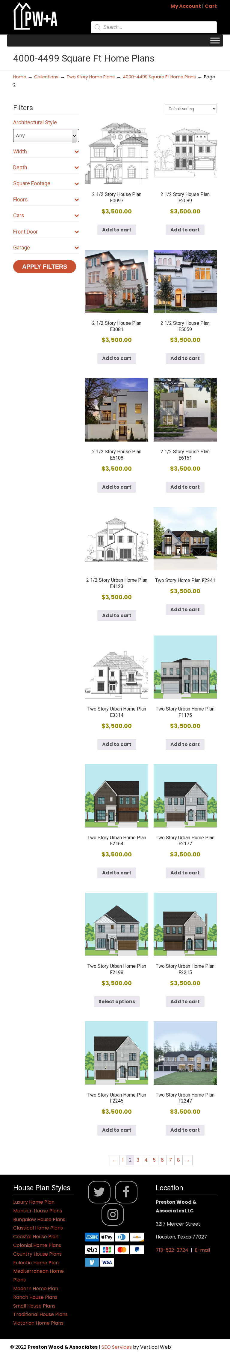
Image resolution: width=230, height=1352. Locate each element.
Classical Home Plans (38, 1227)
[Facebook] (126, 1192)
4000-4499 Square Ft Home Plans (159, 77)
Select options (117, 1001)
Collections (46, 77)
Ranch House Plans (35, 1297)
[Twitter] (99, 1192)
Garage (21, 247)
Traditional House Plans (40, 1314)
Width (20, 151)
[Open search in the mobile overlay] (154, 27)
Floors (20, 199)
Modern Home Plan (35, 1288)
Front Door (25, 231)
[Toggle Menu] (215, 40)
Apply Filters (44, 266)
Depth (20, 167)
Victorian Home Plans (38, 1323)
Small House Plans (34, 1305)
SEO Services (117, 1347)
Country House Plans (37, 1254)
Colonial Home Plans (37, 1245)
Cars (18, 215)
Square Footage (31, 183)
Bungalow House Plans (39, 1219)
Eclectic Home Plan (36, 1262)
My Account (186, 6)
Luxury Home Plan (34, 1202)
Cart (211, 6)
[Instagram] (113, 1214)
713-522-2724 (172, 1250)
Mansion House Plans (37, 1210)
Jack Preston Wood (35, 16)
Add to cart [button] (116, 229)
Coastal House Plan (35, 1236)
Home (19, 77)
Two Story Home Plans (90, 77)
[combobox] (46, 135)
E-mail (202, 1250)
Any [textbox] (20, 135)
